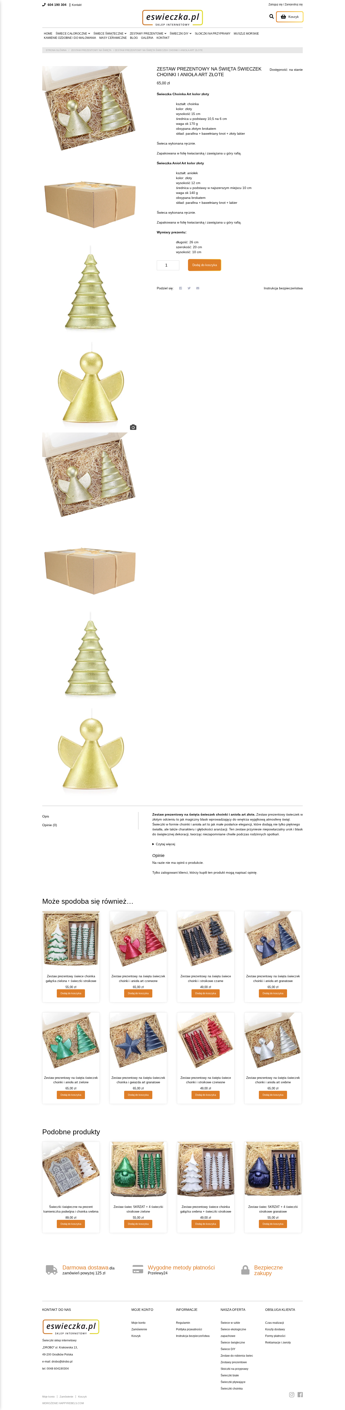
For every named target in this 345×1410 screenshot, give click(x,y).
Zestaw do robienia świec (237, 1355)
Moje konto (138, 1322)
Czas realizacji (274, 1322)
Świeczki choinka (232, 1388)
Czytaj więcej (165, 844)
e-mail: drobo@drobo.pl (57, 1361)
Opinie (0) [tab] (49, 825)
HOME (48, 33)
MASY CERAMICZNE (113, 37)
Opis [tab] (45, 816)
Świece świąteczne (233, 1342)
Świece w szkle (230, 1322)
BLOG (134, 37)
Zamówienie (139, 1329)
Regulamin (183, 1322)
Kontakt (76, 5)
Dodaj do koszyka (204, 265)
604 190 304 (56, 5)
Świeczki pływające (233, 1382)
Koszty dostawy (275, 1329)
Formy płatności (275, 1336)
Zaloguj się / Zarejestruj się (285, 4)
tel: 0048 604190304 (55, 1368)
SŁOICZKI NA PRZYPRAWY (212, 33)
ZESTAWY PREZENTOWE (146, 33)
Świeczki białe (230, 1375)
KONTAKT (163, 37)
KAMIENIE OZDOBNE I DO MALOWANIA (70, 37)
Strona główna (56, 50)
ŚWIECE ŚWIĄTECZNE (108, 33)
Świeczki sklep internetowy (59, 1340)
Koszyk (136, 1336)
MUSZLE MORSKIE (246, 33)
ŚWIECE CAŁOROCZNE (71, 33)
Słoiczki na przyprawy (234, 1369)
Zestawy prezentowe (234, 1362)
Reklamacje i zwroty (278, 1342)
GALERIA (147, 37)
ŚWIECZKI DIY (179, 33)
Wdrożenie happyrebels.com (63, 1403)
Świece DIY (228, 1349)
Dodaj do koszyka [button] (71, 993)
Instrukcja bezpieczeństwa (283, 288)
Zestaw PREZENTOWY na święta (91, 50)
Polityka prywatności (189, 1329)
